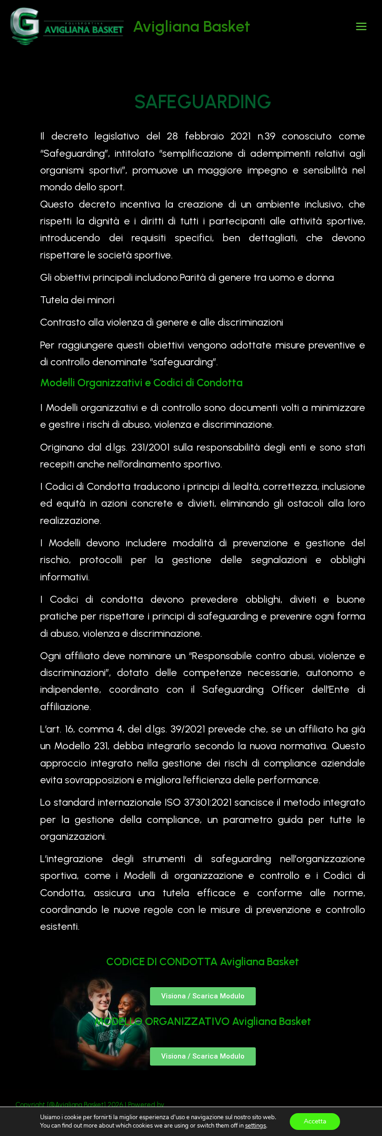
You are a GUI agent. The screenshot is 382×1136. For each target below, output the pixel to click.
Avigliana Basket (191, 26)
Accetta (315, 1121)
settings (255, 1126)
